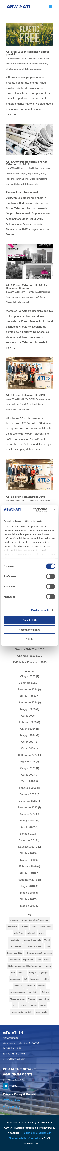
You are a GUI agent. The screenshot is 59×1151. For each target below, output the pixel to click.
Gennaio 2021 (28, 833)
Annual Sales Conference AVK (35, 920)
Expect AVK (28, 959)
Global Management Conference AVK (25, 966)
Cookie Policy (11, 1107)
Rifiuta (29, 639)
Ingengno (43, 972)
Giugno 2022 (27, 814)
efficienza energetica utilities (38, 953)
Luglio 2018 (28, 886)
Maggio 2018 (28, 892)
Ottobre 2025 (28, 696)
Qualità (31, 999)
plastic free (12, 69)
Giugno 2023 (27, 768)
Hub (13, 972)
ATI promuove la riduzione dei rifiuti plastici (27, 53)
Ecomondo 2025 (14, 953)
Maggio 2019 (28, 859)
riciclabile (24, 69)
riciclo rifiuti (36, 69)
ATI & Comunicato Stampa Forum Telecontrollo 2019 (27, 163)
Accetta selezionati (29, 629)
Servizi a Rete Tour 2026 (29, 649)
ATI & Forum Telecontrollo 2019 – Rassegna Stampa (26, 286)
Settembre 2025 (27, 702)
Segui (14, 1085)
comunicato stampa (34, 946)
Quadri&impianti (38, 178)
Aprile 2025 (28, 715)
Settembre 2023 (27, 755)
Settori (43, 1005)
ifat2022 (22, 972)
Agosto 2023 (27, 761)
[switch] (50, 576)
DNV (48, 946)
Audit (33, 927)
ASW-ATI (14, 58)
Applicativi (12, 927)
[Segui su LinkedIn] (5, 1086)
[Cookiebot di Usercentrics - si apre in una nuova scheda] (34, 510)
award (42, 933)
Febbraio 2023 (28, 787)
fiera (43, 173)
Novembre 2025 (27, 689)
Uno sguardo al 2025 (29, 655)
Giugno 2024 (27, 728)
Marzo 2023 (28, 781)
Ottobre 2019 (28, 853)
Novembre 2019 (27, 846)
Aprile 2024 (28, 741)
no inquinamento (17, 992)
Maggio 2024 (28, 735)
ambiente (14, 920)
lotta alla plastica (38, 63)
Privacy (45, 992)
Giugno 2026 (27, 676)
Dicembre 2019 (28, 840)
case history (15, 940)
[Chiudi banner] (54, 510)
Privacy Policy (11, 1099)
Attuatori (24, 927)
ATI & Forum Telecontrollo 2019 (25, 394)
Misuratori (30, 986)
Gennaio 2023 (28, 794)
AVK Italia (31, 933)
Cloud (47, 940)
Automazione (43, 168)
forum (46, 959)
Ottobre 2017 (28, 899)
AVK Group (19, 933)
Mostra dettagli (40, 610)
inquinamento (20, 63)
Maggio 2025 (28, 709)
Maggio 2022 (28, 820)
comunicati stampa (16, 173)
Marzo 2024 (28, 748)
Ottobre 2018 (28, 873)
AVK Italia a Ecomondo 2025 (30, 662)
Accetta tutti (30, 620)
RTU (15, 1005)
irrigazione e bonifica (39, 979)
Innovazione (22, 178)
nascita (41, 986)
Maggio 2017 (28, 905)
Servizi (9, 184)
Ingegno (10, 178)
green (9, 63)
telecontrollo (41, 1012)
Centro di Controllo (32, 940)
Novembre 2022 (27, 807)
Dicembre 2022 (28, 800)
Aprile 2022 (28, 827)
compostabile (41, 58)
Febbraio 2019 (28, 866)
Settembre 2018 (27, 879)
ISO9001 (18, 986)
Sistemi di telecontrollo (26, 184)
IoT (37, 297)
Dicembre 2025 (28, 682)
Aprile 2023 (28, 774)
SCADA (23, 1005)
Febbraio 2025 (28, 722)
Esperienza (33, 173)
